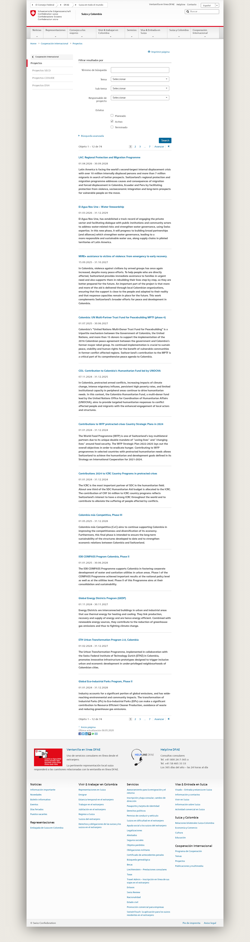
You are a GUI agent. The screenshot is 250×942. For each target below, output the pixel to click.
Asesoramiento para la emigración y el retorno (146, 791)
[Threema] (89, 733)
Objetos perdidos (135, 845)
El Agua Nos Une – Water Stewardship (101, 206)
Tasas (129, 874)
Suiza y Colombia (179, 30)
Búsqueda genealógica (138, 860)
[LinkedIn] (86, 733)
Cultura (179, 833)
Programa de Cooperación (188, 851)
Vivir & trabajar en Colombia (108, 31)
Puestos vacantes (38, 814)
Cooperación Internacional (200, 31)
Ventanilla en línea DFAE (84, 749)
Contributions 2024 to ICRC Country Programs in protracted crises (118, 473)
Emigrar (83, 794)
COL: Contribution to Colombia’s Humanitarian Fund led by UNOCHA (120, 370)
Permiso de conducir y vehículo (142, 815)
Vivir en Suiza (182, 799)
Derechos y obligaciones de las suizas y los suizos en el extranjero (100, 826)
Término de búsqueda (94, 70)
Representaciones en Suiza (92, 790)
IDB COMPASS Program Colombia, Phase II (104, 556)
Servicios (132, 30)
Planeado (122, 116)
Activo (120, 121)
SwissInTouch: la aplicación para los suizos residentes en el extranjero (148, 914)
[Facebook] (80, 733)
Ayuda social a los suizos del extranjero (146, 825)
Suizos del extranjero (89, 819)
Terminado (122, 127)
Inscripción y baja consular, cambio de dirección (146, 799)
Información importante (42, 790)
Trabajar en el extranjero (91, 804)
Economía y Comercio (186, 828)
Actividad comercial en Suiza (190, 809)
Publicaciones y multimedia (189, 866)
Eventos (34, 804)
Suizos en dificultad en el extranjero (145, 820)
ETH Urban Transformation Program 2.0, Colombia (109, 639)
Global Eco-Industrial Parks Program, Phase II (105, 681)
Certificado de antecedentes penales (145, 855)
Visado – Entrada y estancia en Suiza (193, 790)
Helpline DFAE (170, 749)
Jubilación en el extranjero (92, 809)
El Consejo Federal (45, 5)
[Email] (96, 733)
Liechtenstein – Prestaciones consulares (147, 869)
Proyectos (180, 861)
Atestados (132, 835)
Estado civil (132, 902)
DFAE (66, 5)
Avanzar (159, 146)
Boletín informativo (40, 799)
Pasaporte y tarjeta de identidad (143, 806)
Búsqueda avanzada (92, 136)
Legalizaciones (134, 830)
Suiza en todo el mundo (91, 5)
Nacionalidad (134, 897)
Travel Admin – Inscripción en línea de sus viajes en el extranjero (148, 881)
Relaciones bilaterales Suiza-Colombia (194, 823)
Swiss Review (133, 892)
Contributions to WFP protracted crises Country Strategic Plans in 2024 (121, 424)
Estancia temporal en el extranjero (96, 799)
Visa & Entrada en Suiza (150, 31)
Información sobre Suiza (187, 804)
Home (33, 43)
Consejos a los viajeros (77, 31)
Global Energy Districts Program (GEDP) (102, 598)
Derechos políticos (136, 811)
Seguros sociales (135, 840)
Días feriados (36, 809)
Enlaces (130, 887)
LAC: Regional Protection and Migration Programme (109, 157)
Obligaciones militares (138, 850)
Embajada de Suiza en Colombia (46, 828)
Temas (178, 856)
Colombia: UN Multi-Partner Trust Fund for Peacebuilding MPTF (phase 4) (122, 317)
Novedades (35, 794)
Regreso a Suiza (87, 814)
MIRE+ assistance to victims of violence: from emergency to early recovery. (123, 256)
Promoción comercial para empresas (145, 907)
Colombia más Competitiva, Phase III (100, 515)
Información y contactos (187, 794)
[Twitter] (83, 733)
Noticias (36, 30)
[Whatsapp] (93, 733)
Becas (129, 865)
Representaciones (55, 30)
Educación (180, 837)
